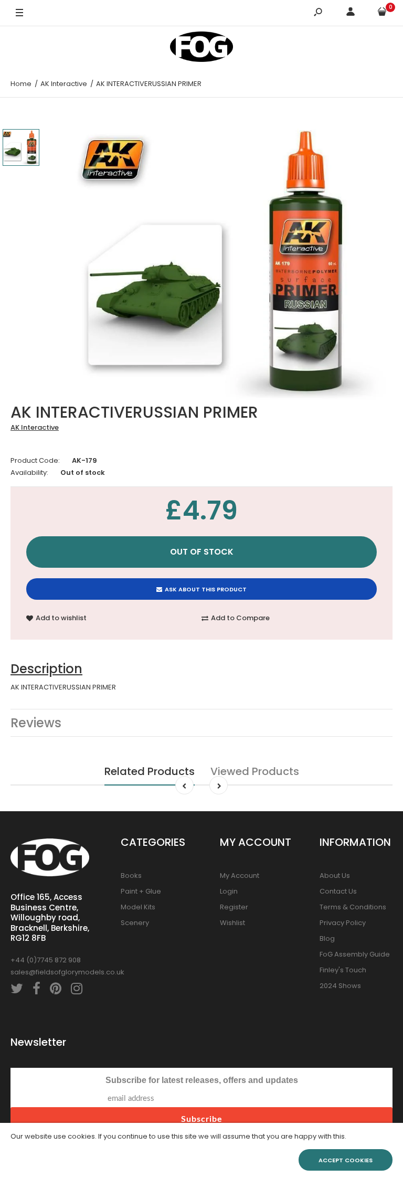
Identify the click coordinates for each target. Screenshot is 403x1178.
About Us (335, 875)
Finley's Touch (343, 970)
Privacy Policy (343, 923)
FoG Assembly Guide (355, 954)
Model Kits (138, 907)
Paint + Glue (141, 891)
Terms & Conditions (353, 907)
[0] (382, 13)
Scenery (135, 923)
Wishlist (232, 923)
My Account (239, 875)
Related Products (149, 771)
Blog (327, 938)
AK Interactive (34, 427)
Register (234, 907)
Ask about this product (206, 589)
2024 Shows (340, 986)
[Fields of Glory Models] (201, 48)
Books (131, 875)
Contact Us (338, 891)
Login (229, 891)
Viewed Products (254, 771)
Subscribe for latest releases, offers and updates (201, 1080)
